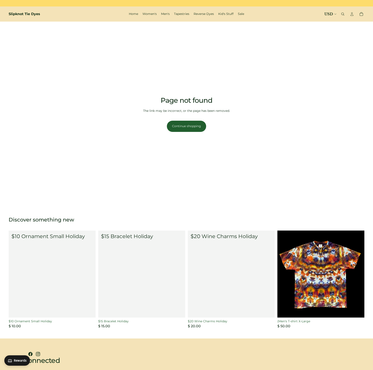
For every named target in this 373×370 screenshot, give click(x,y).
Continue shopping (186, 126)
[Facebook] (30, 354)
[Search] (343, 14)
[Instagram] (38, 354)
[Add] (89, 311)
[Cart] (361, 14)
